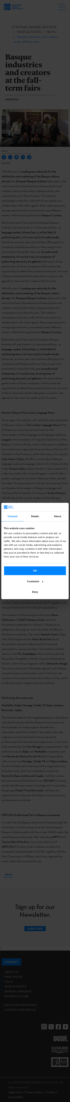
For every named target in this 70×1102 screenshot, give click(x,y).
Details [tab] (35, 516)
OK (35, 570)
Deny (35, 591)
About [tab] (57, 516)
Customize (33, 581)
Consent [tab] (12, 516)
